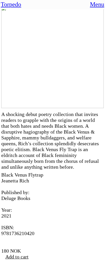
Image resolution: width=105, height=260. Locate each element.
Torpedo (11, 4)
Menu (97, 4)
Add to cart (17, 256)
